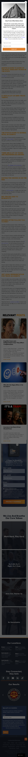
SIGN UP (14, 49)
